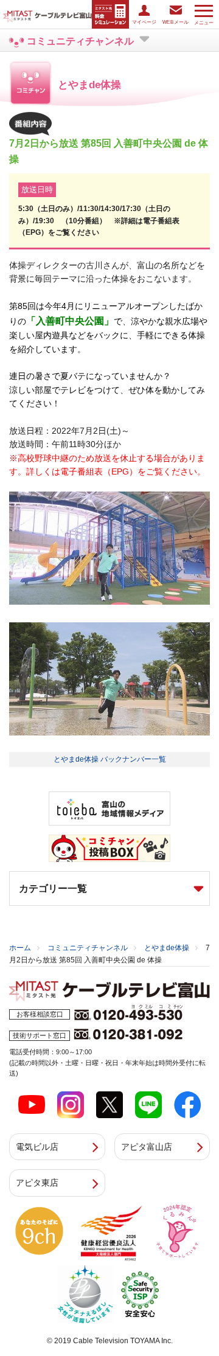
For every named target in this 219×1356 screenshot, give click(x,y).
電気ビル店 (37, 1147)
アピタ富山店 (146, 1147)
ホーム (20, 948)
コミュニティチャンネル (87, 948)
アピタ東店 (37, 1182)
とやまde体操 (166, 948)
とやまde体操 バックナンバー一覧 (110, 759)
